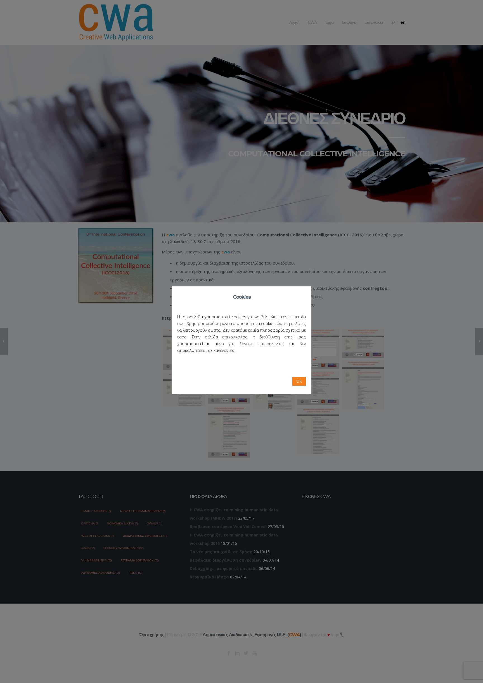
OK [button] (299, 381)
